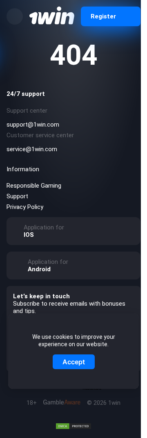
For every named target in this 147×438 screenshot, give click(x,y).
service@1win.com (32, 149)
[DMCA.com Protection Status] (73, 426)
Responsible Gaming (34, 185)
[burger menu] (15, 16)
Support (17, 196)
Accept (73, 362)
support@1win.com (33, 124)
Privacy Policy (25, 207)
